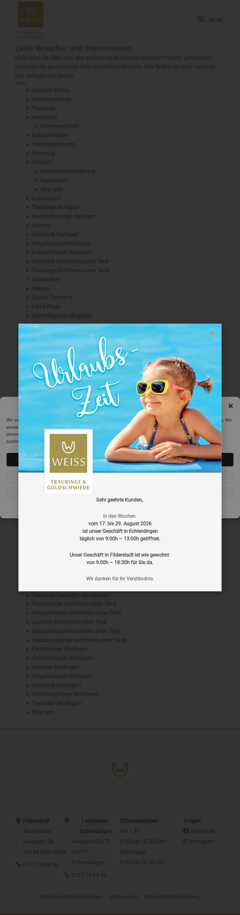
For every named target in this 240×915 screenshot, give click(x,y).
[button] (212, 333)
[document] (120, 457)
